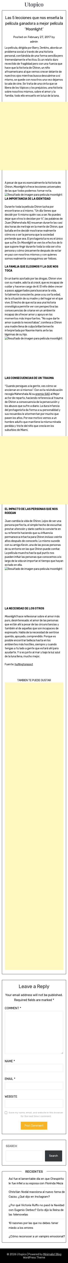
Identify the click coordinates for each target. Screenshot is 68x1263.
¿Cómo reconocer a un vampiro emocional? (37, 1236)
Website (11, 1096)
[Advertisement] (34, 136)
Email (10, 1079)
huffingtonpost (24, 664)
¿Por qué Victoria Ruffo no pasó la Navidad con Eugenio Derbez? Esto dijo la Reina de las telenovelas (36, 1209)
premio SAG (43, 394)
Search (11, 1146)
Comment (13, 1008)
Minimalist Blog (52, 1254)
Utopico (34, 4)
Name (10, 1061)
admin (34, 41)
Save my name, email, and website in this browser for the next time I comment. (36, 1114)
